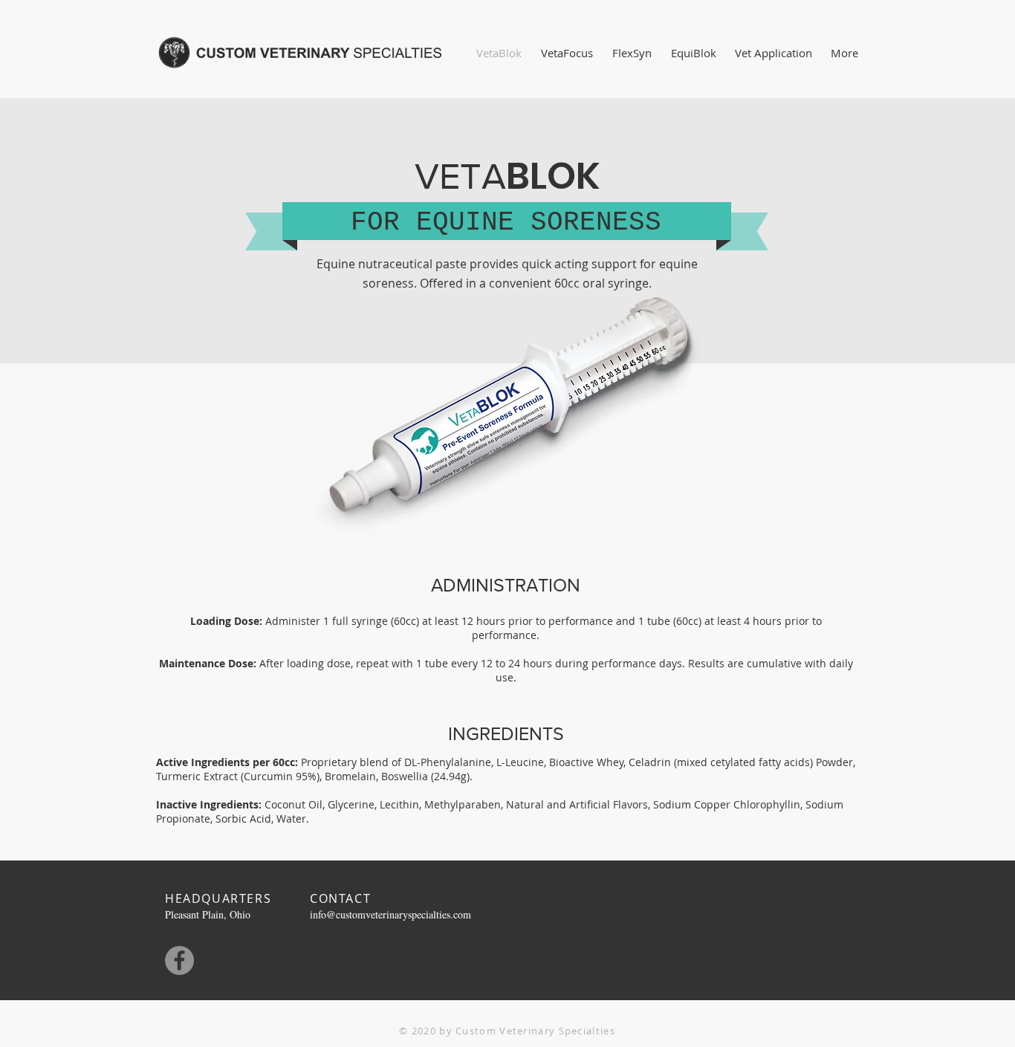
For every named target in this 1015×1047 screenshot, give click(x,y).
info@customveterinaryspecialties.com (390, 914)
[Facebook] (179, 960)
